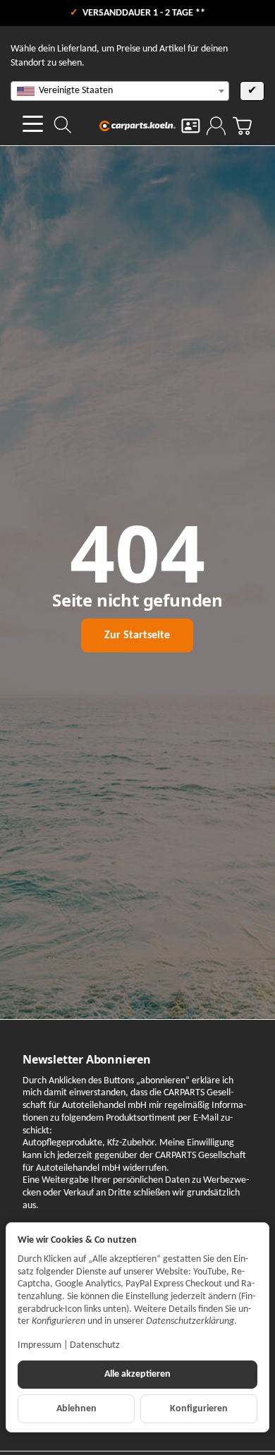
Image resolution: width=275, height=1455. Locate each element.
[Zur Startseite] (137, 125)
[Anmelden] (216, 126)
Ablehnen (76, 1408)
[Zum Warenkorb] (242, 126)
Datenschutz (95, 1345)
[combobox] (120, 91)
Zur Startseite (137, 635)
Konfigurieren (199, 1408)
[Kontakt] (191, 126)
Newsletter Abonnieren (87, 1059)
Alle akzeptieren (137, 1374)
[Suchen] (63, 125)
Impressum (39, 1345)
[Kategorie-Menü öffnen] (33, 124)
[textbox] (119, 91)
